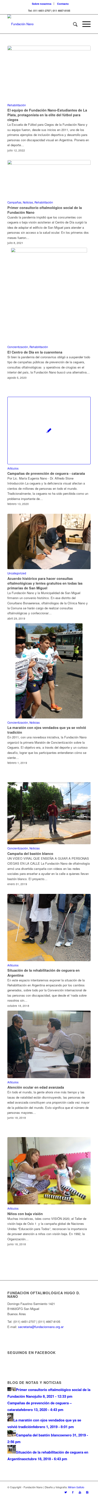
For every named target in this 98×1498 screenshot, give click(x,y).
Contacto (63, 3)
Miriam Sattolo (76, 1487)
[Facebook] (72, 1492)
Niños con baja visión (25, 1213)
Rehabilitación (16, 105)
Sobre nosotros (41, 3)
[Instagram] (87, 1492)
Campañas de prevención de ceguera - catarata (46, 473)
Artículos (13, 468)
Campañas (14, 202)
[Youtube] (79, 1492)
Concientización (17, 347)
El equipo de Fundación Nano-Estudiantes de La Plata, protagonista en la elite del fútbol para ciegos (47, 115)
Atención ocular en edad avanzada (35, 1087)
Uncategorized (16, 573)
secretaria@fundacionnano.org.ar (41, 1326)
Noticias (28, 202)
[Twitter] (65, 1492)
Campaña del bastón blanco (30, 853)
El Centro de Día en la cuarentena (34, 352)
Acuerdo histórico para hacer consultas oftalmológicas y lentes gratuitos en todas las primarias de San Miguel (45, 583)
